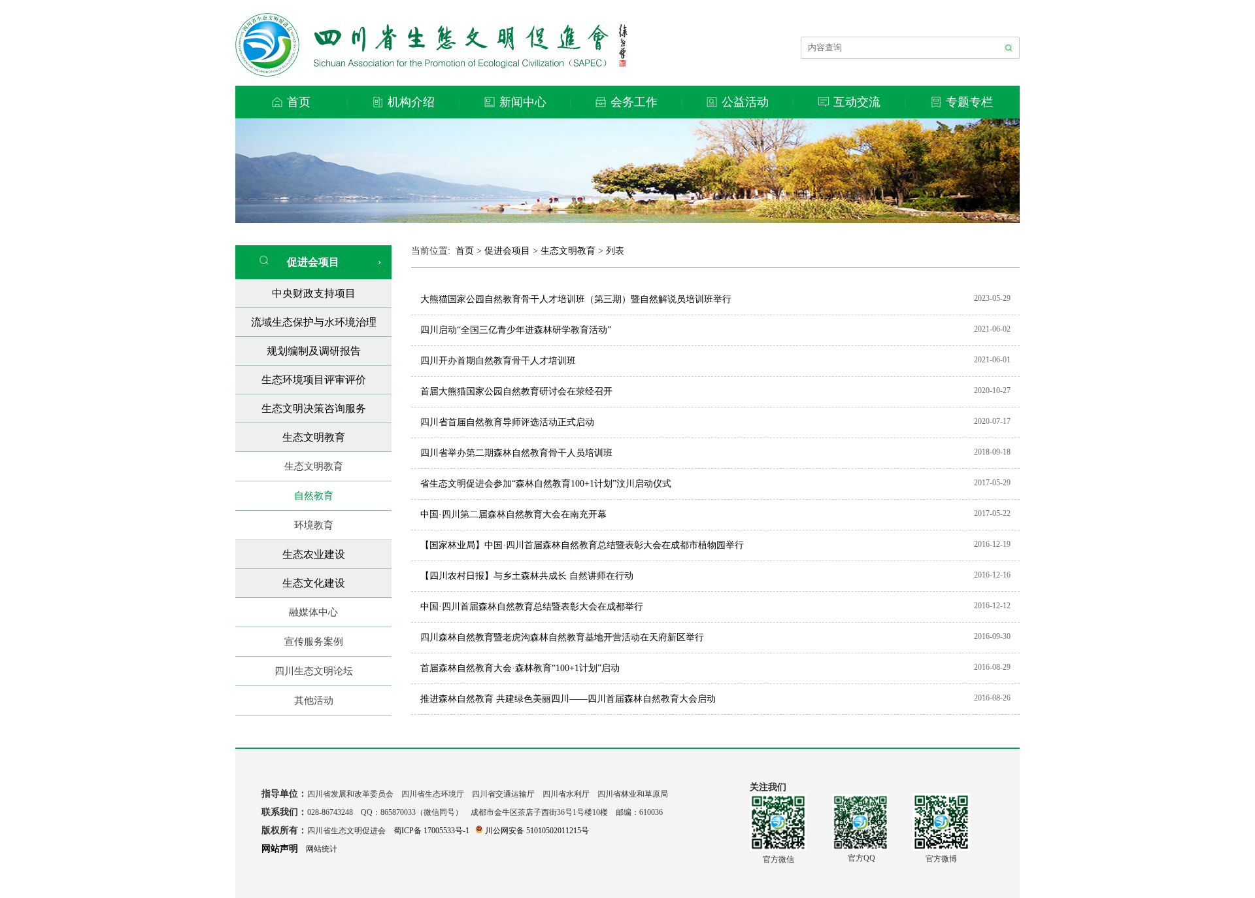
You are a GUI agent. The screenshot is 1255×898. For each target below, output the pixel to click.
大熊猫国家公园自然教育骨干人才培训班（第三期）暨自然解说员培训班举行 (575, 299)
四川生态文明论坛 (314, 671)
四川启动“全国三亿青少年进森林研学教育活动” (515, 330)
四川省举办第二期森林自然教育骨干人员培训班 (516, 453)
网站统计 (321, 849)
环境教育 (313, 525)
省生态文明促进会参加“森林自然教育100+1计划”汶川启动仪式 (545, 484)
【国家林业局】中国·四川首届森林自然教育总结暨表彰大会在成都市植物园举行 (582, 545)
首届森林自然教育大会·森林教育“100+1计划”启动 (520, 668)
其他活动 (313, 700)
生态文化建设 (313, 583)
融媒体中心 (313, 612)
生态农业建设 (313, 554)
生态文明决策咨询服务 (313, 408)
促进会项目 (309, 262)
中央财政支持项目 (314, 293)
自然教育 (313, 496)
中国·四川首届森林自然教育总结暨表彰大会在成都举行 (531, 607)
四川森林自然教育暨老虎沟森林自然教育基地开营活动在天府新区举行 (562, 637)
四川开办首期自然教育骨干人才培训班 (498, 361)
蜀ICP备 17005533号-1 (431, 830)
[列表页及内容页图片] (627, 219)
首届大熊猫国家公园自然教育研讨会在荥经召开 (516, 391)
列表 (615, 251)
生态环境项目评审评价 (313, 379)
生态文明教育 (313, 437)
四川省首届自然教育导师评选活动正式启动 (507, 422)
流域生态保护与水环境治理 (313, 322)
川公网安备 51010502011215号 (537, 830)
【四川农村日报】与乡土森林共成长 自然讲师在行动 (526, 576)
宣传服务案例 (313, 641)
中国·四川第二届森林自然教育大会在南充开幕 (513, 514)
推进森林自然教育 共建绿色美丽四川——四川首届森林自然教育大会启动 (568, 699)
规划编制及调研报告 (314, 350)
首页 (465, 251)
